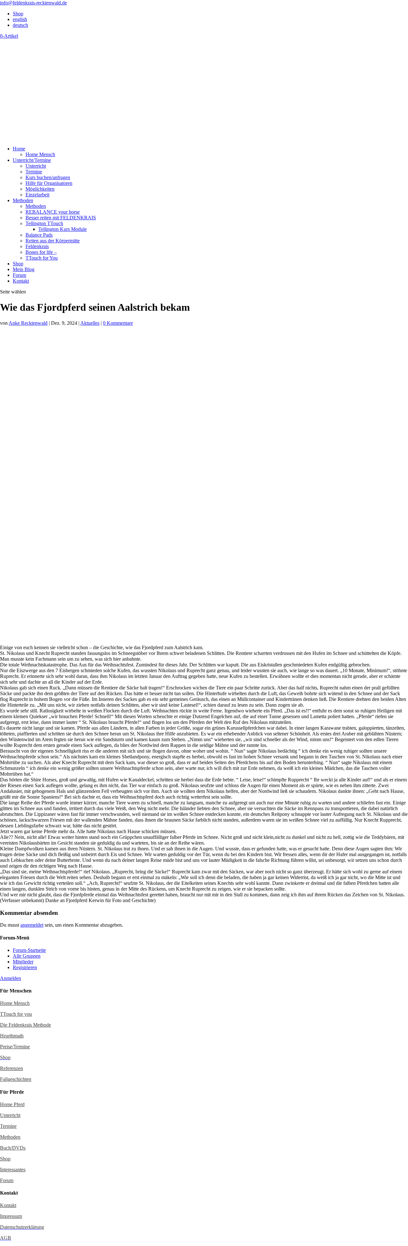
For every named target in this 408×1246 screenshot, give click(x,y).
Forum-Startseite (29, 950)
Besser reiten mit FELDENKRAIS (61, 217)
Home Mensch (40, 154)
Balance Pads (39, 235)
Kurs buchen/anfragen (48, 177)
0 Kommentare (118, 323)
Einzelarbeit (37, 194)
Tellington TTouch (44, 223)
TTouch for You (42, 258)
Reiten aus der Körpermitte (53, 240)
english (20, 19)
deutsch (20, 25)
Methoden (23, 200)
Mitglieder (23, 961)
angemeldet (31, 925)
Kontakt (21, 281)
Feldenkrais (37, 246)
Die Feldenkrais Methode (25, 1025)
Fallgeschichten (15, 1079)
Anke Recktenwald (28, 323)
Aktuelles (89, 323)
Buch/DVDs (13, 1148)
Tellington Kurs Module (62, 229)
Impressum (11, 1216)
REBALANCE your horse (53, 212)
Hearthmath (12, 1035)
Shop (18, 13)
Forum (19, 275)
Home (19, 148)
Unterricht (36, 166)
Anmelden (10, 978)
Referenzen (11, 1068)
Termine (34, 171)
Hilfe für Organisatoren (49, 183)
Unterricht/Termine (32, 160)
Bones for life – (41, 252)
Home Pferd (12, 1104)
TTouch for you (16, 1014)
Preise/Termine (15, 1046)
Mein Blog (23, 269)
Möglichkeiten (40, 189)
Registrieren (25, 967)
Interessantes (13, 1169)
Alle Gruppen (26, 956)
